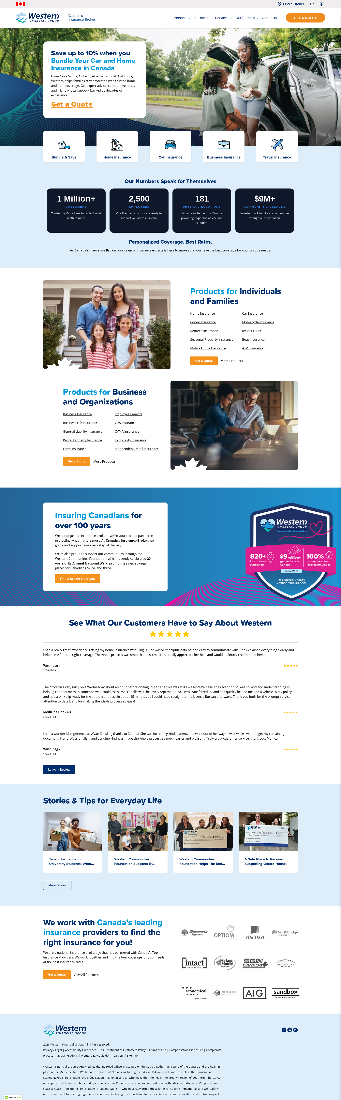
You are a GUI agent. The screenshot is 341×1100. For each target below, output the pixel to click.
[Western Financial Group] (55, 22)
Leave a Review (59, 769)
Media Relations (67, 1055)
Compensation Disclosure (186, 1050)
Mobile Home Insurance (208, 348)
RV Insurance (252, 331)
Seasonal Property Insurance (211, 339)
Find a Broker (293, 4)
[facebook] (284, 1030)
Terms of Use (157, 1050)
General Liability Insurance (82, 431)
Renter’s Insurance (204, 331)
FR (312, 4)
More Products (232, 361)
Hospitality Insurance (130, 440)
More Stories (57, 885)
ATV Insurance (252, 348)
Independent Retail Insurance (137, 449)
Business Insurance (77, 414)
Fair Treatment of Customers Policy (122, 1050)
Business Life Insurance (80, 423)
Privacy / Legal (52, 1050)
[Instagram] (295, 1030)
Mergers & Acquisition (95, 1055)
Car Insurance (252, 313)
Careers (118, 1055)
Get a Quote (305, 18)
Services (221, 17)
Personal (180, 17)
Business (201, 17)
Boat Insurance (253, 339)
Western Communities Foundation (80, 558)
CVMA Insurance (127, 431)
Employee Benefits (128, 414)
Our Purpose (245, 17)
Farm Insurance (74, 449)
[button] (291, 1069)
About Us (269, 17)
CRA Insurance (125, 423)
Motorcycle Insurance (258, 322)
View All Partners (86, 974)
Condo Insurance (203, 322)
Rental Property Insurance (82, 440)
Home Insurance (202, 313)
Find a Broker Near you (77, 579)
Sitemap (132, 1055)
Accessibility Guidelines (80, 1050)
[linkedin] (289, 1030)
